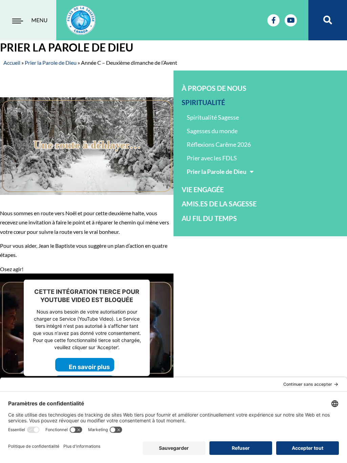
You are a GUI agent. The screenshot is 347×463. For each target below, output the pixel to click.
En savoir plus (89, 366)
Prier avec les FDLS (212, 158)
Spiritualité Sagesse (213, 117)
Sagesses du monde (212, 131)
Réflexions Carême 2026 (219, 144)
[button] (328, 20)
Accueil (11, 62)
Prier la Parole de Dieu (51, 62)
